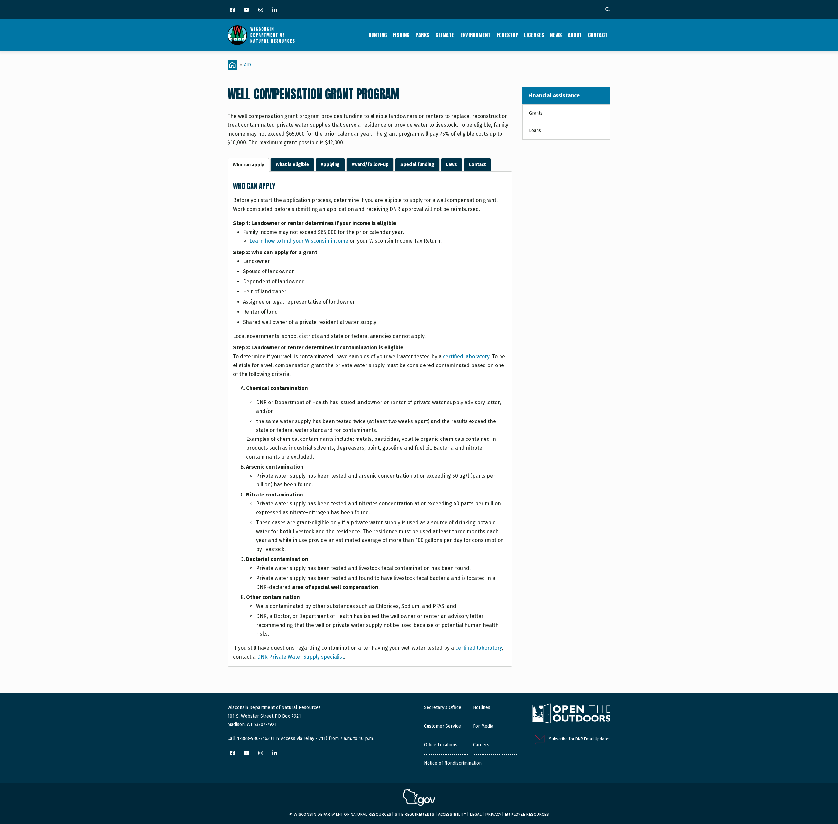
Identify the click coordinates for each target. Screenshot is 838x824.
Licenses (534, 35)
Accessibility (452, 814)
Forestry (507, 35)
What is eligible (292, 164)
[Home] (261, 35)
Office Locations (440, 745)
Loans (535, 130)
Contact (598, 35)
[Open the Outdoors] (571, 714)
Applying (330, 164)
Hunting (378, 35)
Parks (422, 35)
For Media (483, 726)
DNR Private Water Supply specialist (300, 657)
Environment (475, 35)
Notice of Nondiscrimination (453, 763)
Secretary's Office (442, 707)
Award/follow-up (370, 164)
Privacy (493, 814)
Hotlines (481, 707)
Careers (481, 745)
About (575, 35)
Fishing (401, 35)
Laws (451, 164)
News (556, 35)
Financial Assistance (554, 95)
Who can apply (248, 165)
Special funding (417, 164)
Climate (444, 35)
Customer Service (442, 726)
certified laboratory (466, 356)
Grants (536, 113)
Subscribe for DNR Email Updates (579, 738)
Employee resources (527, 814)
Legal (476, 814)
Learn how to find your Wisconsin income (298, 241)
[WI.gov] (419, 798)
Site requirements (414, 814)
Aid (247, 64)
